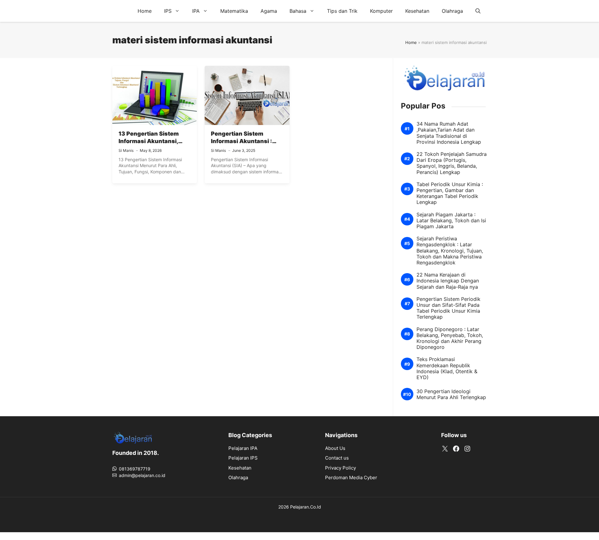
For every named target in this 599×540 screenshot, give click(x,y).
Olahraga (452, 11)
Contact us (337, 458)
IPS (168, 11)
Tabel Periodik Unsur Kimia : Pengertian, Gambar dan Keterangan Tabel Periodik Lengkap (449, 193)
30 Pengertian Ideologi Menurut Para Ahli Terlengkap (451, 394)
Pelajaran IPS (243, 458)
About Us (335, 448)
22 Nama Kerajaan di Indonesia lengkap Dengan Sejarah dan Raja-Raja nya (447, 281)
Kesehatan (417, 11)
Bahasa (298, 11)
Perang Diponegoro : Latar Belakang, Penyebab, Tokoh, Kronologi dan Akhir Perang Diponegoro (449, 338)
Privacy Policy (340, 468)
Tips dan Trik (342, 11)
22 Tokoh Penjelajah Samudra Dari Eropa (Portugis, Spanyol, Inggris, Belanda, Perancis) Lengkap (451, 163)
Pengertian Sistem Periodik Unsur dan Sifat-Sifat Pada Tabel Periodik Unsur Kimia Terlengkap (448, 308)
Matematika (234, 11)
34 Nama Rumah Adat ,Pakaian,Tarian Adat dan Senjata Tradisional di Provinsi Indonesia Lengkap (448, 133)
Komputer (381, 11)
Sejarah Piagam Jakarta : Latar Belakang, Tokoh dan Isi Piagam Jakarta (451, 220)
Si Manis (126, 150)
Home (145, 11)
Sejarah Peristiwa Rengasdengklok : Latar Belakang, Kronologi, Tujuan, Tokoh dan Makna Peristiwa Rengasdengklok (449, 251)
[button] (478, 11)
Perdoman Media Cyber (351, 477)
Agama (269, 11)
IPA (196, 11)
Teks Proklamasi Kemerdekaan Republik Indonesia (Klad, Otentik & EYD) (446, 368)
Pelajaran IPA (242, 448)
